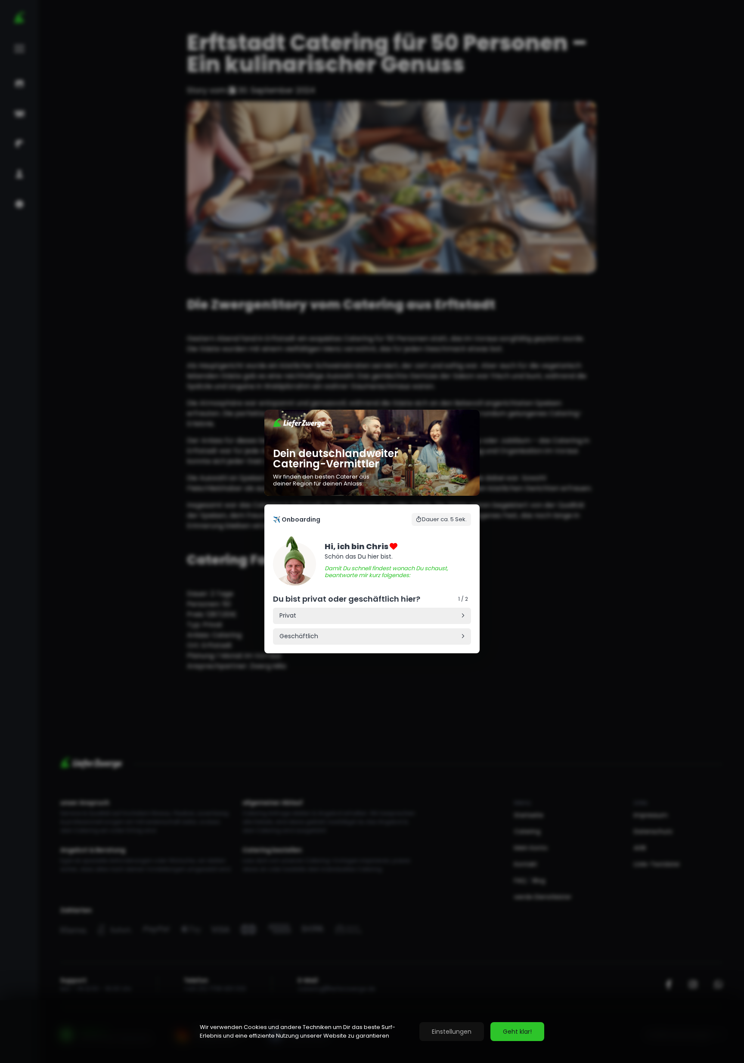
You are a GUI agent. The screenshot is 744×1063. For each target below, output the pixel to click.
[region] (372, 1031)
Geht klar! (517, 1031)
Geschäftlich (298, 636)
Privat (287, 616)
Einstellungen (451, 1031)
